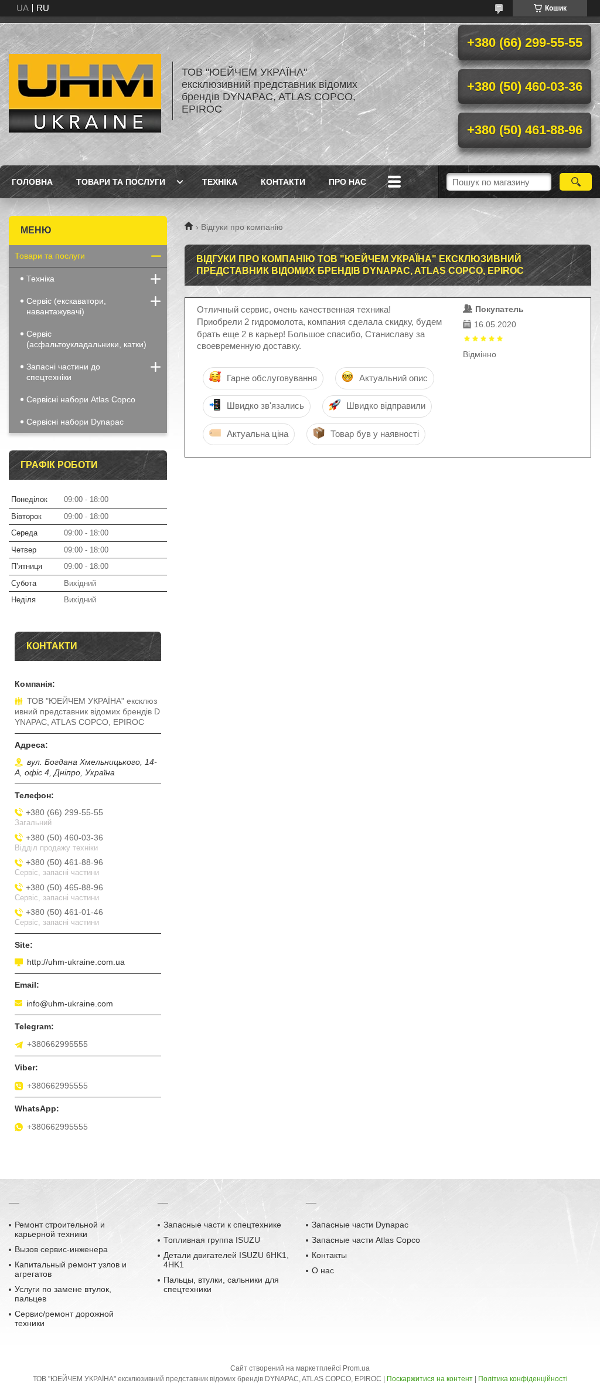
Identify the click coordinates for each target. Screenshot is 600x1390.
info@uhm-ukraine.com (69, 1003)
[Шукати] (576, 182)
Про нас (347, 182)
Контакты (329, 1255)
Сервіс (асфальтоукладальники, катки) (86, 339)
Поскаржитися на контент (430, 1379)
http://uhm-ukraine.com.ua (76, 962)
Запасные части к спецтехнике (222, 1224)
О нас (323, 1270)
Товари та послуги (120, 182)
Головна (32, 182)
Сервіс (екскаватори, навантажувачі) (66, 306)
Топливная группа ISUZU (211, 1240)
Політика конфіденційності (523, 1379)
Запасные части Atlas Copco (366, 1240)
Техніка (219, 182)
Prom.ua (356, 1368)
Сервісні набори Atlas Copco (80, 399)
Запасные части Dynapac (360, 1224)
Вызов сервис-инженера (61, 1249)
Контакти (283, 182)
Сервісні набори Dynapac (75, 421)
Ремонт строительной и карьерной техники (60, 1229)
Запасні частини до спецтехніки (63, 372)
